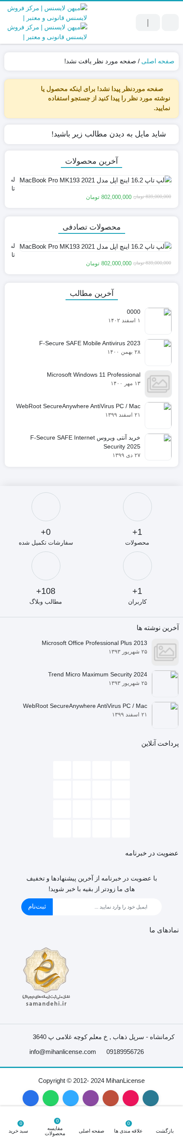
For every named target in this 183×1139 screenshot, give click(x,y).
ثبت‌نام (37, 906)
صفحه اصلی (157, 61)
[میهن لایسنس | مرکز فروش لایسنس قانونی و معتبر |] (45, 22)
